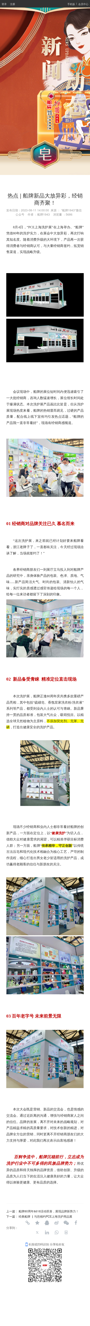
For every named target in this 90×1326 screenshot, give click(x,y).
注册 (12, 4)
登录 (4, 4)
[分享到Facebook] (76, 1223)
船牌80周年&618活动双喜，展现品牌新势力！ (49, 1211)
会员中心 (83, 4)
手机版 (71, 4)
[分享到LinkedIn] (47, 1232)
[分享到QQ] (47, 1223)
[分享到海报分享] (66, 1232)
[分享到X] (37, 1232)
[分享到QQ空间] (37, 1223)
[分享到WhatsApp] (56, 1232)
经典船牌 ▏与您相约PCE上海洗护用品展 (45, 1216)
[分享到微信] (66, 1223)
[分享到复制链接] (27, 1223)
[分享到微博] (56, 1223)
